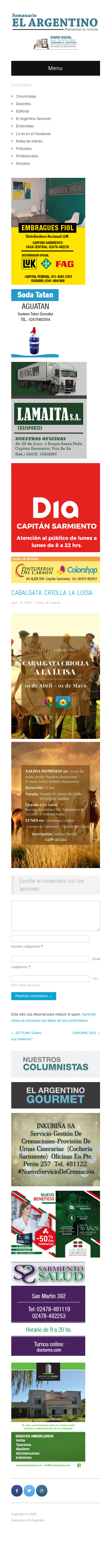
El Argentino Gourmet (33, 118)
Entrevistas (25, 125)
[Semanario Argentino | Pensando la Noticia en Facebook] (16, 1491)
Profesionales (27, 155)
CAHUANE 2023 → (86, 1032)
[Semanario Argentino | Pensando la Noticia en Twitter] (29, 1491)
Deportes (23, 103)
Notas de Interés (29, 140)
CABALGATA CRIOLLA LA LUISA (51, 592)
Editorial (22, 110)
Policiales (24, 148)
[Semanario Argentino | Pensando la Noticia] (55, 21)
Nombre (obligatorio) (27, 946)
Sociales (23, 163)
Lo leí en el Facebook (33, 133)
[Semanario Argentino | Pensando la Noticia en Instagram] (41, 1491)
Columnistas (26, 96)
